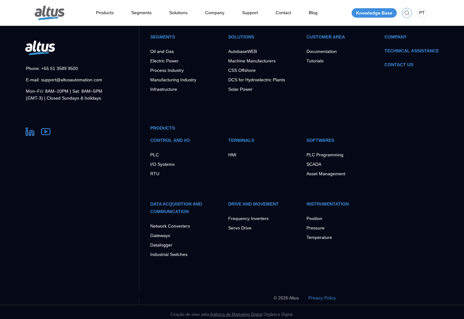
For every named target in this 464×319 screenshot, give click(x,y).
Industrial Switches (168, 254)
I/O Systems (162, 164)
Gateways (160, 235)
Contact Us (398, 64)
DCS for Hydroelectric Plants (256, 79)
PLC (154, 154)
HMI (232, 154)
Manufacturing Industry (173, 79)
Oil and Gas (162, 51)
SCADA (313, 164)
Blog (313, 12)
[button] (407, 13)
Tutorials (315, 60)
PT (422, 12)
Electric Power (164, 60)
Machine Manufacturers (252, 60)
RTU (154, 173)
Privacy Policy (322, 297)
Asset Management (325, 173)
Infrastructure (163, 89)
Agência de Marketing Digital (236, 314)
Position (314, 218)
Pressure (315, 227)
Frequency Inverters (248, 218)
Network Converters (170, 226)
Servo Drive (240, 227)
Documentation (321, 51)
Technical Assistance (411, 50)
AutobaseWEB (242, 51)
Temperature (319, 237)
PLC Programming (324, 154)
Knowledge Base (374, 12)
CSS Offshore (242, 70)
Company (395, 36)
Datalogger (161, 244)
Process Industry (167, 70)
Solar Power (240, 89)
